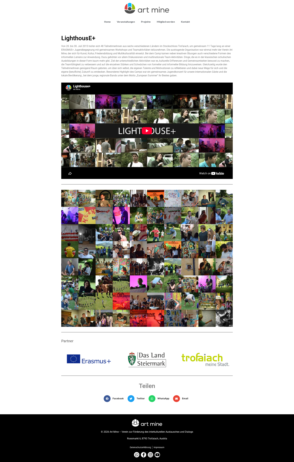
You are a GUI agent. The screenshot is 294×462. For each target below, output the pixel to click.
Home (107, 21)
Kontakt (185, 21)
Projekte (146, 21)
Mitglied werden (166, 21)
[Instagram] (150, 454)
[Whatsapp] (136, 454)
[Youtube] (157, 454)
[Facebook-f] (143, 454)
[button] (115, 398)
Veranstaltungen (126, 21)
